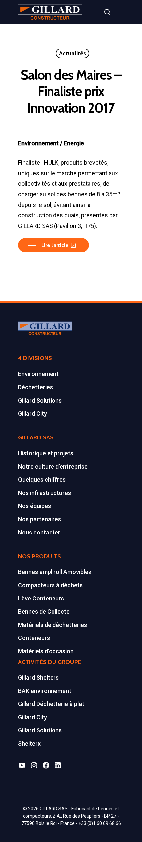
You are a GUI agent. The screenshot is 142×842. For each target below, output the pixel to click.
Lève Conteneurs (41, 598)
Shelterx (29, 743)
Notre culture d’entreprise (53, 466)
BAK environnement (44, 690)
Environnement (38, 374)
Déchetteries (35, 387)
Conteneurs (34, 637)
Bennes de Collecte (44, 611)
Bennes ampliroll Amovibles (54, 571)
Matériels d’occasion (46, 651)
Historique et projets (45, 453)
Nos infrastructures (44, 492)
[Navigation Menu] (120, 12)
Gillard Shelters (38, 677)
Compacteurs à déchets (50, 585)
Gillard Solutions (40, 400)
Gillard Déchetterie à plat (51, 703)
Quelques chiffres (42, 479)
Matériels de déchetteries (52, 624)
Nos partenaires (39, 519)
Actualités (72, 53)
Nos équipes (34, 505)
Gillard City (32, 413)
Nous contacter (39, 532)
